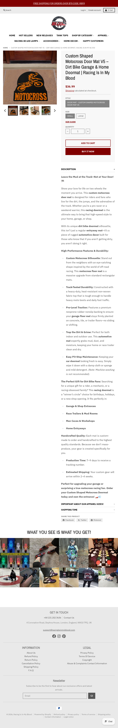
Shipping (69, 90)
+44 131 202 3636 (52, 617)
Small (70, 116)
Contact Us (69, 617)
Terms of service (88, 714)
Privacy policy (73, 714)
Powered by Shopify (42, 714)
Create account (94, 10)
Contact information (53, 717)
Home (5, 48)
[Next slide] (55, 111)
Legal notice (69, 717)
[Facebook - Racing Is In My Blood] (54, 636)
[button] (13, 111)
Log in (83, 10)
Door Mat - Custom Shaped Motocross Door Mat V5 (86, 103)
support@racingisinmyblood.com (59, 630)
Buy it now (88, 151)
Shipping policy (104, 714)
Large (81, 116)
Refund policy (59, 714)
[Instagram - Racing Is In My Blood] (59, 636)
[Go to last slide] (5, 111)
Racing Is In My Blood (23, 714)
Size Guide (70, 122)
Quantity (69, 127)
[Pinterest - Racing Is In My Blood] (64, 636)
